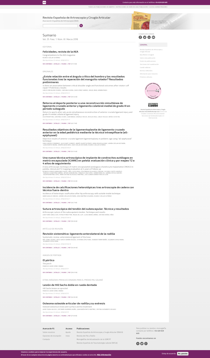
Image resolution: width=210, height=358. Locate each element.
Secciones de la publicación (149, 64)
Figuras (63, 64)
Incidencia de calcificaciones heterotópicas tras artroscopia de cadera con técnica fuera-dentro (88, 189)
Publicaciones (83, 328)
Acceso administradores (158, 7)
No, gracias (182, 354)
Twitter (142, 343)
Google (146, 343)
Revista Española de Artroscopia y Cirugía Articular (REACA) (100, 332)
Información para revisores (149, 74)
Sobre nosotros (49, 332)
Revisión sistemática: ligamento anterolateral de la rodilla (79, 233)
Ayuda (68, 332)
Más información (104, 355)
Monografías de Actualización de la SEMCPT (94, 339)
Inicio (68, 336)
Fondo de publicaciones (148, 61)
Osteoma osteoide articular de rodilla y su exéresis (74, 303)
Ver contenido (47, 64)
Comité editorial (145, 67)
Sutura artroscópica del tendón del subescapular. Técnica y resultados (86, 208)
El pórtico (48, 260)
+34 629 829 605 (161, 2)
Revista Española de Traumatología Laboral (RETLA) (97, 343)
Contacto (46, 339)
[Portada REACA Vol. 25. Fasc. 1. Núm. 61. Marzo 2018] (140, 24)
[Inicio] (44, 2)
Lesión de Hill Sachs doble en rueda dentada (70, 284)
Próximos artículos (146, 77)
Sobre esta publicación (147, 58)
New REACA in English (147, 55)
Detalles (57, 64)
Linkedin (137, 343)
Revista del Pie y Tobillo (86, 336)
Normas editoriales (146, 71)
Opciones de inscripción (52, 336)
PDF (69, 64)
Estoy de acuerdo (169, 354)
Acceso (69, 328)
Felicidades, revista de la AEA (60, 51)
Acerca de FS (48, 328)
